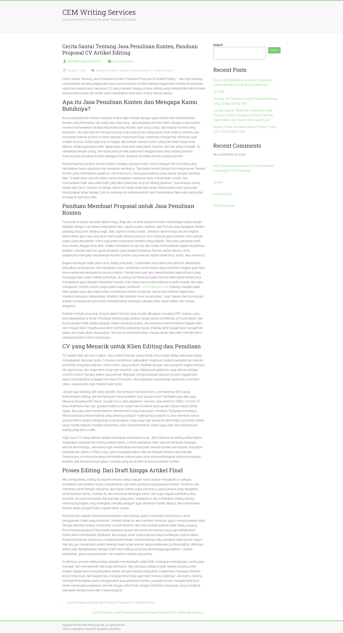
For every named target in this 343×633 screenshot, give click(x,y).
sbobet (218, 182)
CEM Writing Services (99, 12)
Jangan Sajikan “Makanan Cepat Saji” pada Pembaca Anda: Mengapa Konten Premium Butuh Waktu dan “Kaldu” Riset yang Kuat (243, 115)
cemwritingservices (155, 287)
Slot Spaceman (224, 206)
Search (218, 45)
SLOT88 (218, 92)
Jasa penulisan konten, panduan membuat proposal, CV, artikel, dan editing (134, 70)
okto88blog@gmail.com (84, 61)
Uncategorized (123, 61)
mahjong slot (222, 194)
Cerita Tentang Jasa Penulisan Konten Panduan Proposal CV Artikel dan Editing (148, 612)
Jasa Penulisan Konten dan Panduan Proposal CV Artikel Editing (108, 602)
